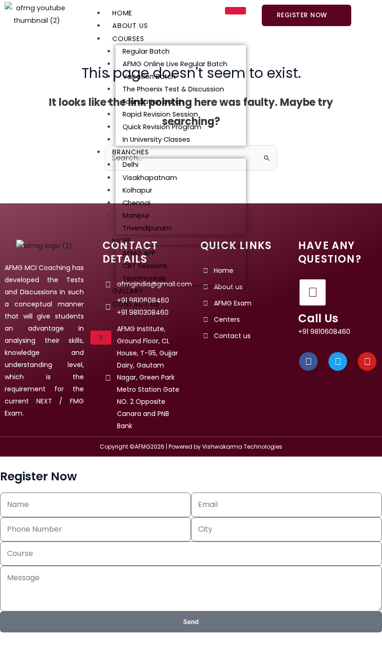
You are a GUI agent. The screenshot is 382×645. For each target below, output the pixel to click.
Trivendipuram (147, 228)
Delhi (130, 164)
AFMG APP (139, 253)
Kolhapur (137, 190)
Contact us (135, 304)
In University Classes (156, 139)
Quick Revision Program (162, 127)
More (122, 240)
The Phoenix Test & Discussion (173, 89)
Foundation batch (153, 101)
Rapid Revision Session (160, 114)
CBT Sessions (145, 265)
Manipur (136, 215)
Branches (130, 152)
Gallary (127, 291)
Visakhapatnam (150, 177)
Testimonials (144, 278)
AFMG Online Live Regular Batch (175, 64)
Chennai (136, 203)
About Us (130, 25)
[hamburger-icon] (235, 10)
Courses (128, 38)
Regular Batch (146, 51)
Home (122, 13)
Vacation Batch (149, 76)
